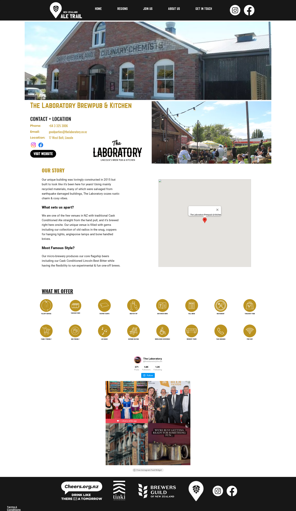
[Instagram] (235, 10)
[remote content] (148, 413)
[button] (128, 8)
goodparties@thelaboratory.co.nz (68, 131)
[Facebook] (249, 10)
